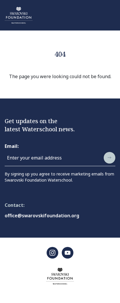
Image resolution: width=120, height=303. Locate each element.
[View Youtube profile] (67, 253)
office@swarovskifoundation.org (42, 215)
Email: (12, 146)
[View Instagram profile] (52, 253)
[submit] (109, 158)
